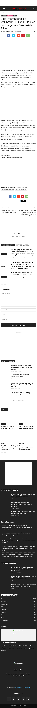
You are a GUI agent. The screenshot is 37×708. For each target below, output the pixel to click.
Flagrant (3, 612)
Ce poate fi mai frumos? (9, 642)
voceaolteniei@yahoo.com (23, 687)
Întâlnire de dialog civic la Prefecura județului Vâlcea (8, 211)
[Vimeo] (18, 699)
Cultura (3, 443)
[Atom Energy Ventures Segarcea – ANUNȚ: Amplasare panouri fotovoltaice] (9, 419)
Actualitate (10, 15)
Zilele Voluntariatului (21, 189)
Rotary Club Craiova (22, 187)
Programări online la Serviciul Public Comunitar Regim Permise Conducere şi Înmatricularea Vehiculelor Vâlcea (17, 527)
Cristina (4, 546)
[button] (34, 8)
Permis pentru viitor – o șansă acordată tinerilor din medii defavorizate (27, 447)
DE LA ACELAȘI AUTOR (22, 245)
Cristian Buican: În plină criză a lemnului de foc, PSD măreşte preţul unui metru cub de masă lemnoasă (27, 213)
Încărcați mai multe (18, 400)
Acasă (2, 13)
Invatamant (8, 13)
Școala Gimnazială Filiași (8, 189)
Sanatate (3, 609)
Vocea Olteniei (9, 31)
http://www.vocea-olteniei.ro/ (18, 236)
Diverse (21, 443)
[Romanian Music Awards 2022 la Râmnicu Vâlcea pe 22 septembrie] (5, 578)
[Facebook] (9, 699)
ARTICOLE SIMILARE (7, 245)
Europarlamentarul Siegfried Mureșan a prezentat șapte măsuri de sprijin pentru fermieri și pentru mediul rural (18, 548)
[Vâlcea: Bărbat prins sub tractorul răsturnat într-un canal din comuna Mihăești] (5, 368)
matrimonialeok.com (7, 539)
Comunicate (4, 620)
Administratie (5, 604)
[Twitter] (13, 699)
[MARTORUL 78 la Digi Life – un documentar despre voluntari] (27, 419)
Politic (2, 617)
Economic (3, 424)
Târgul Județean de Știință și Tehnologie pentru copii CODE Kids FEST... (9, 447)
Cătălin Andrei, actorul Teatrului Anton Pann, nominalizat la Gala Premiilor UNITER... (22, 384)
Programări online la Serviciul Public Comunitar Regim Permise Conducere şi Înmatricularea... (23, 569)
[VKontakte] (23, 699)
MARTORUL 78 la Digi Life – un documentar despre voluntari (27, 428)
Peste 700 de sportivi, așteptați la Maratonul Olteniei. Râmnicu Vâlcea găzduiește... (21, 504)
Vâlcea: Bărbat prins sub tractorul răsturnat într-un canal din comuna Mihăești (21, 367)
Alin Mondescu (12, 187)
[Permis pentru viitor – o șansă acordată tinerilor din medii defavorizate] (27, 439)
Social (15, 15)
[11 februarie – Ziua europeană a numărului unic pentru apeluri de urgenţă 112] (5, 394)
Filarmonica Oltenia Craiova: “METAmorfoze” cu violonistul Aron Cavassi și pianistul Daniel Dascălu (18, 540)
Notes (3, 554)
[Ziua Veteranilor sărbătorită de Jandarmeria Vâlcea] (5, 377)
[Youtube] (28, 699)
